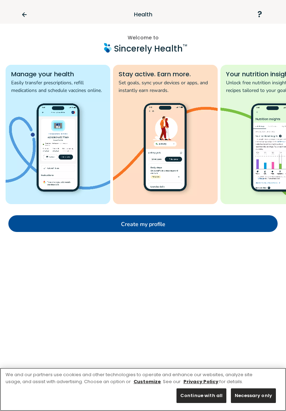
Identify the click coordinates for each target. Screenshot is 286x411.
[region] (143, 389)
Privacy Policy (200, 381)
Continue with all (201, 395)
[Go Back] (27, 14)
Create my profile (143, 224)
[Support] (259, 14)
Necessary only (253, 395)
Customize (147, 381)
